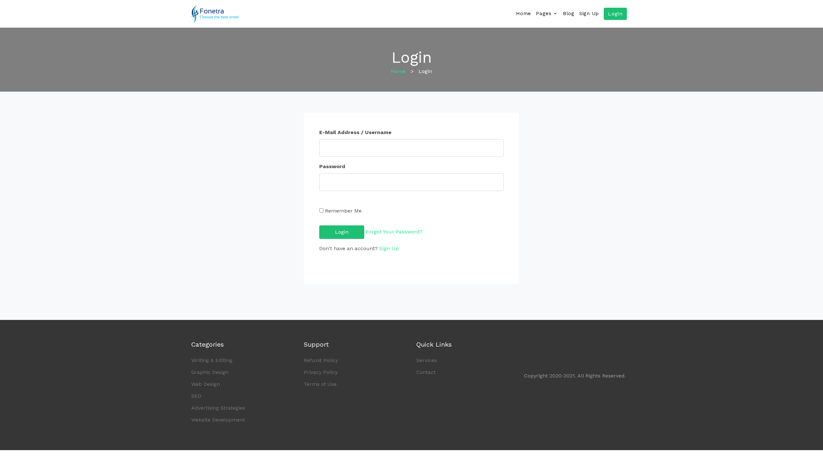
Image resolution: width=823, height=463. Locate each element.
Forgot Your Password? (394, 232)
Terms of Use (320, 384)
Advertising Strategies (218, 408)
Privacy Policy (321, 372)
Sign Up (589, 13)
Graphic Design (210, 372)
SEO (196, 396)
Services (426, 360)
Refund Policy (321, 360)
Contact (426, 372)
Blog (568, 13)
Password (332, 166)
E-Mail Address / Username (355, 132)
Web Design (205, 384)
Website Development (218, 420)
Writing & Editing (211, 360)
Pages (544, 13)
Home (523, 13)
